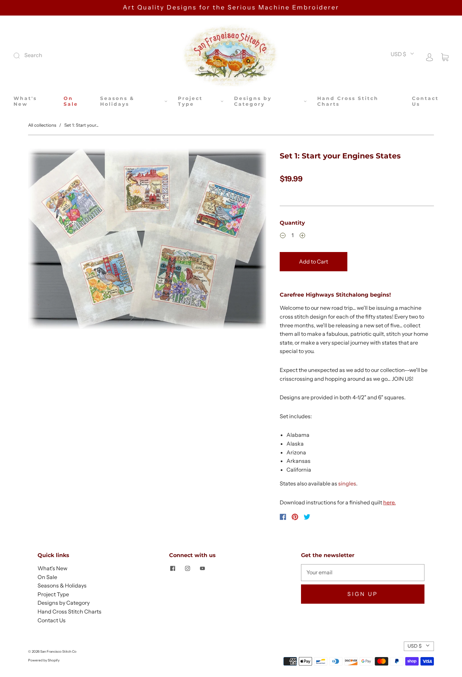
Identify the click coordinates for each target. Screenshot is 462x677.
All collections (42, 125)
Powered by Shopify (44, 660)
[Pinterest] (295, 516)
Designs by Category (253, 101)
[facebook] (172, 568)
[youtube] (202, 568)
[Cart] (444, 56)
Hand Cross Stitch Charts (347, 101)
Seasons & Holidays (117, 101)
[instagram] (187, 568)
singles (347, 483)
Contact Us (425, 101)
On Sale (71, 101)
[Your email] (362, 572)
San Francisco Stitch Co (58, 651)
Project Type (190, 101)
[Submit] (62, 55)
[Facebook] (283, 516)
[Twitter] (307, 516)
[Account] (429, 56)
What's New (25, 101)
